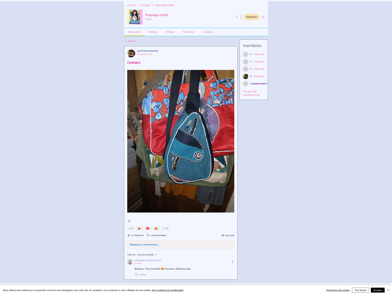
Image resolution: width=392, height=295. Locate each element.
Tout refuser (360, 290)
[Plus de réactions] (166, 228)
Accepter (377, 290)
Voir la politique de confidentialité (167, 290)
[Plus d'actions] (232, 262)
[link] (134, 31)
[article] (180, 163)
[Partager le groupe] (263, 17)
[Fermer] (388, 290)
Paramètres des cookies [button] (338, 290)
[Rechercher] (237, 17)
